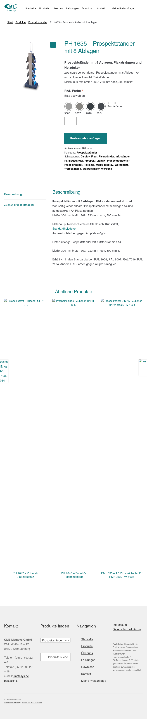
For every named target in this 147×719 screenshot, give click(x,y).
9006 (67, 113)
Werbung (106, 168)
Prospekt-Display (95, 160)
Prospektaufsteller (118, 160)
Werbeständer (91, 168)
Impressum (120, 625)
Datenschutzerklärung (127, 629)
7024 (99, 113)
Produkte (44, 8)
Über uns (58, 8)
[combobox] (55, 640)
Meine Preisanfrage (123, 8)
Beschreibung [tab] (13, 194)
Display (85, 156)
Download (87, 8)
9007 (78, 113)
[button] (53, 45)
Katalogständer (73, 160)
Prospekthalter (73, 164)
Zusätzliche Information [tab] (19, 205)
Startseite (30, 8)
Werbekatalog (72, 168)
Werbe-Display (104, 164)
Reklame (89, 164)
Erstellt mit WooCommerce (32, 702)
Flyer (94, 156)
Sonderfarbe (114, 106)
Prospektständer (37, 22)
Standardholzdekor (64, 228)
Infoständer (123, 156)
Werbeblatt (121, 164)
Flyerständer (106, 156)
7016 (89, 113)
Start (10, 22)
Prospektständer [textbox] (54, 640)
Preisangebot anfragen (85, 138)
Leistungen (72, 8)
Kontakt (100, 8)
